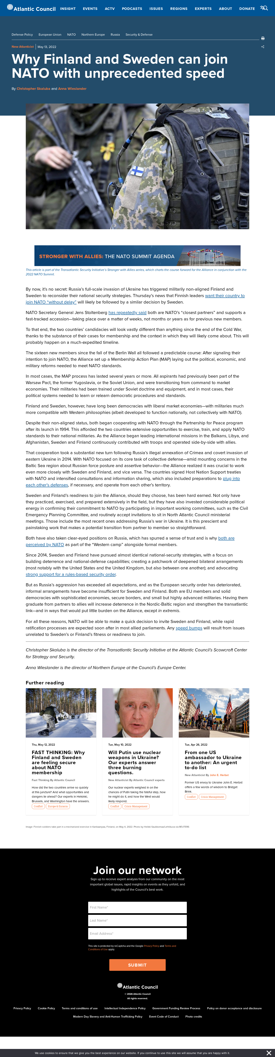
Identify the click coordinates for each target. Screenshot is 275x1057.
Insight (67, 8)
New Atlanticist (23, 46)
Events (90, 8)
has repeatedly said (128, 312)
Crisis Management (135, 806)
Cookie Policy (46, 1008)
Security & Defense (139, 34)
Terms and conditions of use (80, 1008)
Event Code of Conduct (164, 1017)
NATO (71, 34)
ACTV (110, 8)
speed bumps (189, 628)
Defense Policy (22, 34)
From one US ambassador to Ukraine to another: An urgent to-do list (213, 760)
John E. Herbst (219, 775)
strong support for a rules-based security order (71, 574)
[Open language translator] (262, 7)
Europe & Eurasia (58, 806)
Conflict (38, 806)
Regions (178, 8)
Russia (115, 34)
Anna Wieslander (72, 88)
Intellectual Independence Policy (125, 1008)
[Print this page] (263, 38)
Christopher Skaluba (33, 88)
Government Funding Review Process (176, 1008)
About (225, 8)
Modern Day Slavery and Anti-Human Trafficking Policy (107, 1017)
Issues (156, 8)
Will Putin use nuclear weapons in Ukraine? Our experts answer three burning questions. (134, 762)
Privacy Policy (151, 946)
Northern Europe (93, 34)
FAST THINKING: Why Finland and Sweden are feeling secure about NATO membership (58, 762)
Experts (203, 8)
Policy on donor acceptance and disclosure (234, 1008)
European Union (50, 34)
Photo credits (193, 1017)
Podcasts (132, 8)
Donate (247, 8)
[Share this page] (263, 47)
